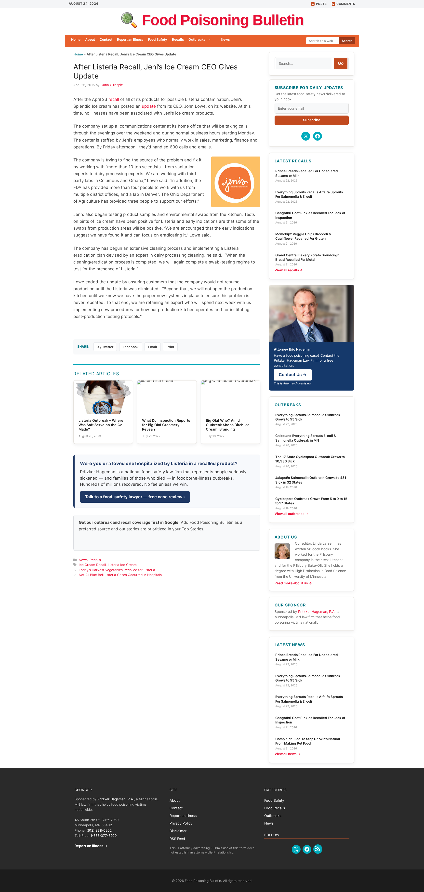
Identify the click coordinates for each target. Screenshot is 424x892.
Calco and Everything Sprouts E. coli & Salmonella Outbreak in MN (305, 438)
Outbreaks (196, 39)
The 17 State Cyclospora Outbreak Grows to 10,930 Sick (310, 459)
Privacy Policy (181, 823)
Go (341, 63)
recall (114, 99)
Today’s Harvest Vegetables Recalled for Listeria (117, 570)
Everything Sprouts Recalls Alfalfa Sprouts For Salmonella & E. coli (309, 194)
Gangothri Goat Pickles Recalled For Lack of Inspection (310, 215)
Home (75, 39)
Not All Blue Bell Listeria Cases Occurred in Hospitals (120, 575)
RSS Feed (177, 839)
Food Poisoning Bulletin (223, 20)
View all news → (287, 754)
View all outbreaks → (291, 514)
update (149, 106)
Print (170, 347)
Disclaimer (178, 831)
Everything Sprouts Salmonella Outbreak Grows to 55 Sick (307, 417)
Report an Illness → (91, 846)
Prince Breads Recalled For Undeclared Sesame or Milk (306, 173)
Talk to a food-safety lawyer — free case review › (135, 496)
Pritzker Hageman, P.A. (316, 611)
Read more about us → (293, 583)
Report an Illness (130, 39)
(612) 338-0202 (99, 830)
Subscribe (311, 120)
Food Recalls (274, 808)
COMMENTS (345, 4)
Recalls (178, 39)
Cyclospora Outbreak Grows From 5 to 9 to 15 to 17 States (311, 501)
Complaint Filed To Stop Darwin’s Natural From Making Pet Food (307, 741)
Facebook (131, 347)
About (90, 39)
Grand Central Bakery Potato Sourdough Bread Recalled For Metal (307, 257)
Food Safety (157, 39)
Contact (106, 39)
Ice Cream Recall (92, 565)
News (225, 39)
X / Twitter (105, 347)
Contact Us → (293, 374)
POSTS (321, 4)
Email (152, 347)
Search (347, 41)
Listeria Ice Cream (122, 565)
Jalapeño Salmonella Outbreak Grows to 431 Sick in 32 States (310, 480)
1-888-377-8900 (104, 836)
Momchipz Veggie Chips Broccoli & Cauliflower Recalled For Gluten (303, 236)
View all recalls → (289, 270)
